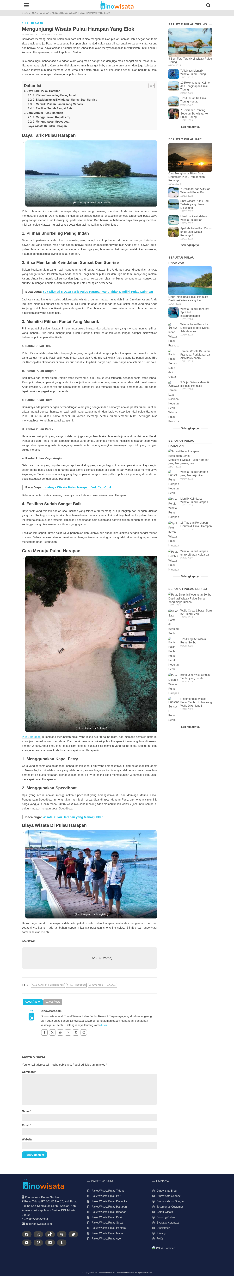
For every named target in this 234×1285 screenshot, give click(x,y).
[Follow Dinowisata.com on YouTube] (60, 1032)
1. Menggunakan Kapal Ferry (51, 117)
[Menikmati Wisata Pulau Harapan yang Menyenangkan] (190, 453)
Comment (29, 1071)
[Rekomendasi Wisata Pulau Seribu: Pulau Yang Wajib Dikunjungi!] (173, 709)
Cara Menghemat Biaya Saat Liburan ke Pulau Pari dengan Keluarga (186, 177)
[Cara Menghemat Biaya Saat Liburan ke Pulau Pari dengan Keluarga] (190, 157)
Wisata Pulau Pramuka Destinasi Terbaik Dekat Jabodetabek (194, 328)
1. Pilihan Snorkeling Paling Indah (55, 95)
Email (26, 1125)
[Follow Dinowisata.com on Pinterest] (76, 1032)
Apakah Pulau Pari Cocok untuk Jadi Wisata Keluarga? (196, 232)
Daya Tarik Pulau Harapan (43, 90)
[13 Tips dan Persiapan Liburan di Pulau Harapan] (173, 534)
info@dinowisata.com (39, 1223)
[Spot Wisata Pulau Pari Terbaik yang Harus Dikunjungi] (173, 204)
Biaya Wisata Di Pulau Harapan (47, 126)
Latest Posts (52, 1001)
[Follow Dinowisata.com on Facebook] (44, 1032)
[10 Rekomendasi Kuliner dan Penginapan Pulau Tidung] (173, 86)
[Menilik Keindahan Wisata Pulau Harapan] (173, 508)
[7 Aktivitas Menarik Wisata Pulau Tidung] (173, 74)
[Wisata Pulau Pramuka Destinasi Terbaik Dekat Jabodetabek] (173, 335)
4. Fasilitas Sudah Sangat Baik (52, 108)
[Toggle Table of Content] (150, 86)
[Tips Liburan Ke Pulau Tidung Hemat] (173, 101)
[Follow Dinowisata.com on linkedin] (68, 1032)
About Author (33, 1001)
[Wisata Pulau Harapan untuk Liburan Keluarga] (173, 561)
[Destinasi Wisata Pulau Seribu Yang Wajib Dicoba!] (190, 594)
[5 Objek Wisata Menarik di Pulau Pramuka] (173, 402)
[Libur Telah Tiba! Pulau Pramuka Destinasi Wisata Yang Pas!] (190, 280)
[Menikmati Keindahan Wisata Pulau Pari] (173, 220)
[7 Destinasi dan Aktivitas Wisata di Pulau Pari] (173, 192)
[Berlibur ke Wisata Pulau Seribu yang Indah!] (173, 684)
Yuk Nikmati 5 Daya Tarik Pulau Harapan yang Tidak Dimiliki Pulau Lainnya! (98, 291)
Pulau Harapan (32, 23)
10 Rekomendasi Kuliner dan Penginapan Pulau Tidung (195, 86)
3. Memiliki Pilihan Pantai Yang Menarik (58, 104)
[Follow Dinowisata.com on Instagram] (84, 1032)
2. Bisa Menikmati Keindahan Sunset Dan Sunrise (65, 99)
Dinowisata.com (51, 34)
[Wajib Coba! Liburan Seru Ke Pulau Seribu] (173, 622)
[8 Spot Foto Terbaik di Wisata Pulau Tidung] (190, 42)
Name (26, 1111)
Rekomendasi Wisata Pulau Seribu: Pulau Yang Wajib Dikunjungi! (196, 702)
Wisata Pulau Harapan (102, 985)
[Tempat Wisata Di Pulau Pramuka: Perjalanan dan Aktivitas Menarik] (173, 364)
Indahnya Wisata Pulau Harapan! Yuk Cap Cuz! (77, 487)
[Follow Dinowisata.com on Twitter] (52, 1032)
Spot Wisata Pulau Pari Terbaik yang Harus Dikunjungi (194, 204)
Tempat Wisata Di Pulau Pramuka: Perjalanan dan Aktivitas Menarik (195, 354)
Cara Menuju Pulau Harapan (45, 112)
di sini (104, 1025)
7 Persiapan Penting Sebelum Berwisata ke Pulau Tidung (194, 113)
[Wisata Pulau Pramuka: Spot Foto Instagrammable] (173, 312)
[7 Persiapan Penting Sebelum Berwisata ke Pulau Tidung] (173, 113)
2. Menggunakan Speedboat (51, 121)
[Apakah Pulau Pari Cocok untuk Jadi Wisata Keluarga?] (173, 232)
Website (27, 1139)
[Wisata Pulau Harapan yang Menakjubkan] (173, 482)
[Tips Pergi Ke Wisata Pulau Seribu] (173, 654)
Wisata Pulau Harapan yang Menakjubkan (73, 817)
